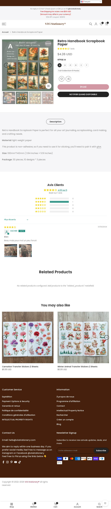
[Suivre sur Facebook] (3, 462)
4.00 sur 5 (62, 190)
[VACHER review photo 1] (10, 250)
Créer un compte (65, 419)
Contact (61, 406)
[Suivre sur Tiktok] (19, 462)
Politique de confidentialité (15, 410)
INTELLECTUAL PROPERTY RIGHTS (17, 419)
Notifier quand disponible (83, 94)
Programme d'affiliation (68, 401)
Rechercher (62, 415)
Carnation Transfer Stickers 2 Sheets (20, 366)
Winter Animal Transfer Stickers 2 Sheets (77, 366)
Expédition (7, 396)
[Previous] (6, 65)
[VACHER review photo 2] (25, 250)
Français (86, 2)
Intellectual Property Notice (70, 410)
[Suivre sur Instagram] (7, 462)
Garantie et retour (11, 406)
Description (55, 121)
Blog (59, 424)
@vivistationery (74, 9)
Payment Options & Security (16, 401)
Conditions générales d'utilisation (18, 415)
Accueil (5, 32)
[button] (64, 48)
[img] (10, 227)
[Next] (49, 65)
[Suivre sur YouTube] (15, 462)
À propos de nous (65, 396)
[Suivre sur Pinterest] (11, 462)
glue (99, 146)
